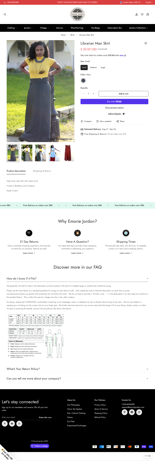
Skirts (72, 35)
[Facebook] (12, 424)
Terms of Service (101, 408)
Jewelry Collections (138, 27)
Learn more (28, 253)
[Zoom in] (69, 45)
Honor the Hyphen (74, 408)
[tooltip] (123, 114)
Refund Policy (100, 417)
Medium (93, 67)
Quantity (84, 87)
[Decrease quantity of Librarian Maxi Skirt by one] (83, 93)
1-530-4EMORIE (128, 404)
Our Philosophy (73, 404)
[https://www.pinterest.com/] (5, 424)
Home (63, 35)
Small (84, 67)
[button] (148, 14)
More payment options (114, 107)
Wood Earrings (77, 27)
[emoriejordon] (77, 14)
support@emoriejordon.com (133, 407)
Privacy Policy (100, 404)
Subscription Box (115, 27)
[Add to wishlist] (145, 43)
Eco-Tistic (71, 421)
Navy (83, 80)
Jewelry (27, 27)
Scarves (59, 27)
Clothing (11, 27)
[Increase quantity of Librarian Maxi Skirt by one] (93, 93)
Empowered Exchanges (76, 425)
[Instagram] (19, 424)
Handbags (95, 27)
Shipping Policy (100, 413)
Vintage (43, 27)
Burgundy (89, 80)
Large (103, 67)
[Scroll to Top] (150, 448)
